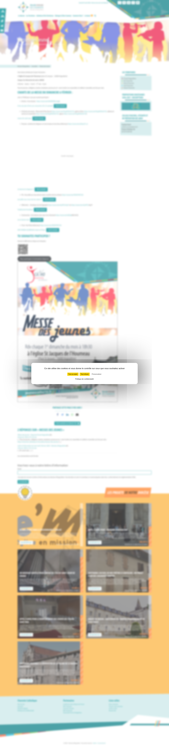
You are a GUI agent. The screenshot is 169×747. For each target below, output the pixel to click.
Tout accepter (73, 374)
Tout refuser (85, 374)
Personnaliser (96, 374)
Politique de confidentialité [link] (84, 379)
